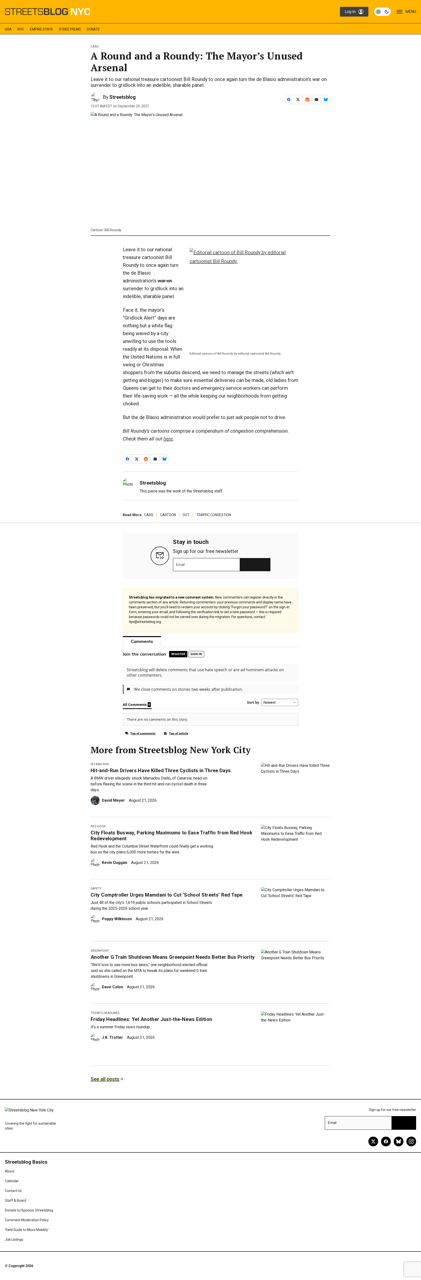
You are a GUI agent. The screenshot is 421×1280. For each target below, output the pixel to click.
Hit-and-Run (100, 764)
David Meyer (113, 800)
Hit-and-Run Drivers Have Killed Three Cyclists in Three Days (161, 770)
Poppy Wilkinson (117, 919)
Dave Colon (112, 987)
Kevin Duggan (114, 862)
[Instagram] (411, 1141)
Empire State (41, 29)
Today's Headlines (105, 1012)
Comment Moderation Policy (27, 1220)
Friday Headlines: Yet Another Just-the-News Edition (151, 1019)
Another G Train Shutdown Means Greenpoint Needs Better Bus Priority (173, 957)
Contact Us (13, 1191)
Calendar (12, 1181)
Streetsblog (122, 97)
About (9, 1171)
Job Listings (14, 1239)
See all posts (105, 1079)
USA (8, 29)
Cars (94, 46)
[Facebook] (386, 1141)
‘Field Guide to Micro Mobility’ (27, 1230)
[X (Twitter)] (373, 1141)
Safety (96, 888)
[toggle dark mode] (382, 12)
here (168, 439)
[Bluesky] (398, 1141)
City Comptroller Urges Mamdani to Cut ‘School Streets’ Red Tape (166, 895)
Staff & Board (15, 1200)
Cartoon (168, 515)
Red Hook (98, 826)
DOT (186, 515)
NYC (21, 29)
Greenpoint (100, 950)
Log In (350, 11)
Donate (93, 29)
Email (180, 565)
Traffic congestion (213, 515)
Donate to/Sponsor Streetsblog (29, 1210)
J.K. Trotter (112, 1037)
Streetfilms (70, 29)
